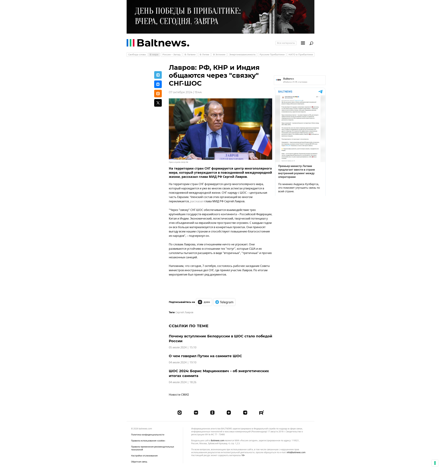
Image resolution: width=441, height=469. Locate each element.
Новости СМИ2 (179, 395)
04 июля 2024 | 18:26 (182, 382)
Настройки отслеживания (144, 455)
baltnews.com (217, 440)
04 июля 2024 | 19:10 (182, 362)
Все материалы (286, 43)
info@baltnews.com (296, 452)
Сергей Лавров (184, 312)
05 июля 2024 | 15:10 (182, 347)
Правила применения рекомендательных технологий (152, 448)
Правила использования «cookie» (148, 440)
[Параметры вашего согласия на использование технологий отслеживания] (435, 463)
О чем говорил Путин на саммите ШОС (205, 356)
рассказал (197, 201)
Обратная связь (139, 461)
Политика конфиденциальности (147, 434)
